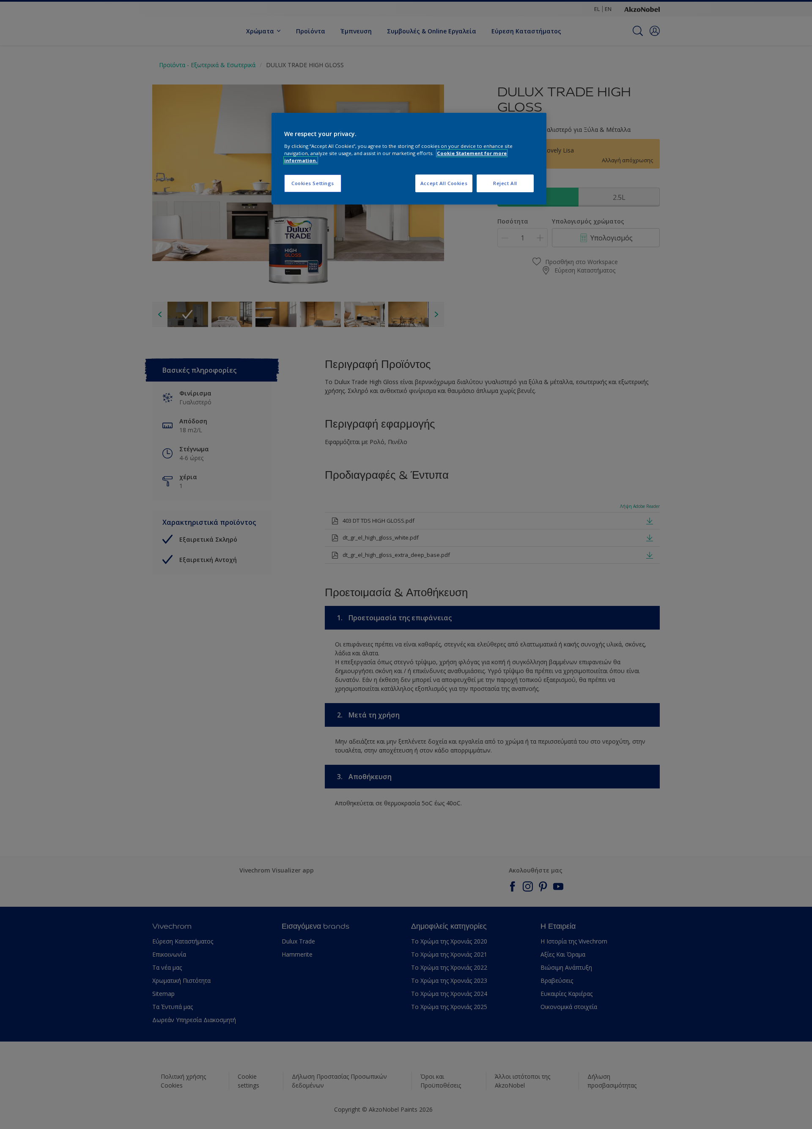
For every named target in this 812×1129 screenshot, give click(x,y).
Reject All (505, 183)
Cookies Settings (312, 183)
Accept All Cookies (443, 183)
